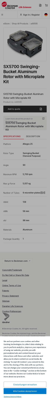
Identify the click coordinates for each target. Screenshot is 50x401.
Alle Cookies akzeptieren (25, 391)
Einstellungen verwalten (25, 384)
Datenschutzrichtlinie (12, 396)
